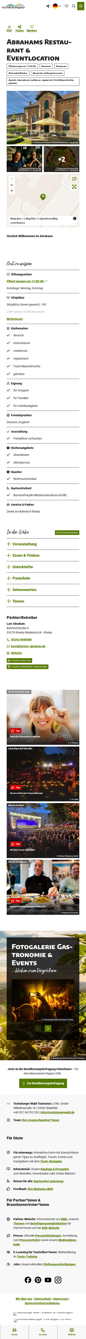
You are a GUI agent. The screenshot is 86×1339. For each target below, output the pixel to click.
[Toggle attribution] (74, 218)
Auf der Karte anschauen (67, 532)
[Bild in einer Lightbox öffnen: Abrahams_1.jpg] (24, 159)
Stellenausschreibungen (59, 1264)
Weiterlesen (15, 319)
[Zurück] (38, 1028)
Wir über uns (24, 1298)
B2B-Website (50, 1228)
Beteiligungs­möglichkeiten (49, 1223)
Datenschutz (42, 1298)
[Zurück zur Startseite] (13, 6)
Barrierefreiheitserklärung (42, 1303)
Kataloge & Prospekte (54, 1169)
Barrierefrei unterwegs (49, 1181)
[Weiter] (48, 1028)
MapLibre (16, 218)
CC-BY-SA (74, 142)
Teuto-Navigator (51, 1161)
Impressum (60, 1298)
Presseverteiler (30, 1240)
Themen (18, 1223)
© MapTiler (29, 218)
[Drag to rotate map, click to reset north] (12, 191)
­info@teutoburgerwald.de (57, 1112)
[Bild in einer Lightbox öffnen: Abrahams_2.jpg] (61, 159)
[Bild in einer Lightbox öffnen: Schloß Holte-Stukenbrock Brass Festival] (43, 1000)
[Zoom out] (12, 185)
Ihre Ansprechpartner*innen (40, 1120)
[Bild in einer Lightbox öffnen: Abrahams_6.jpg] (43, 117)
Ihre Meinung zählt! (40, 1189)
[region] (43, 200)
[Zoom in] (12, 179)
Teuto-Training (27, 1256)
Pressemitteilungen (48, 1235)
